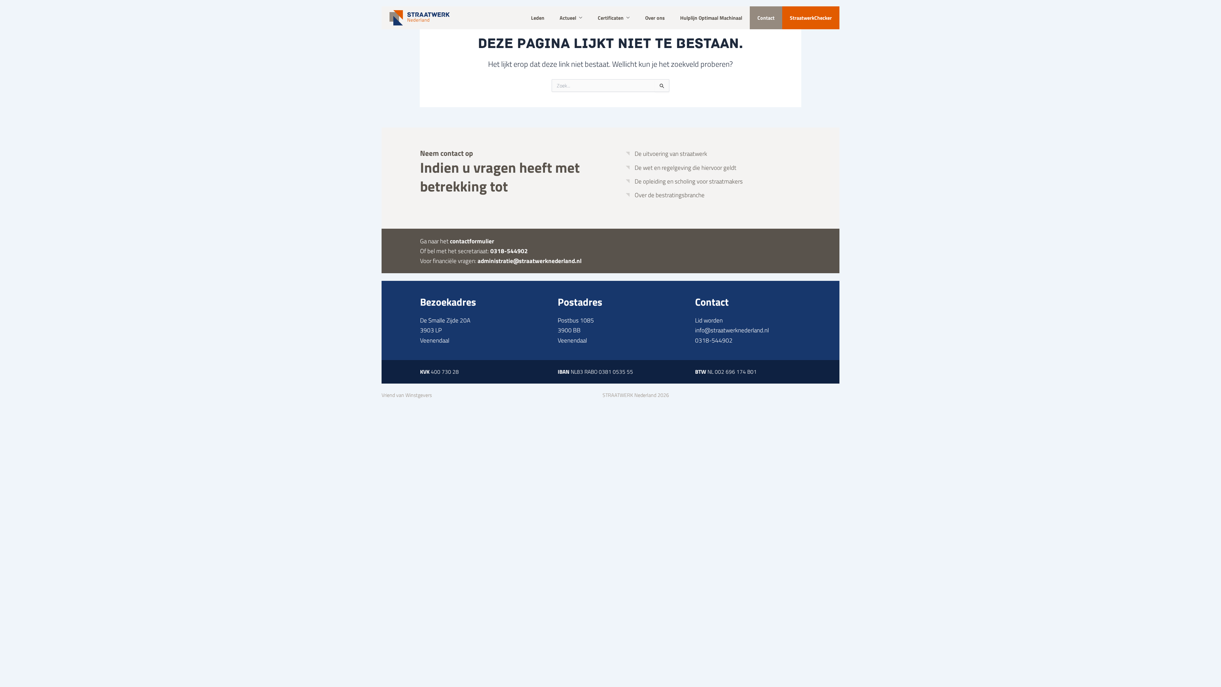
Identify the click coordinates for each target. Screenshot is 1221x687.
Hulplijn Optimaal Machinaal (711, 18)
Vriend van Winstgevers (407, 395)
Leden (537, 18)
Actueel (568, 18)
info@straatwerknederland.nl (732, 330)
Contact (766, 18)
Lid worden (709, 320)
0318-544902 (509, 250)
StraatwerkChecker (811, 18)
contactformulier (472, 241)
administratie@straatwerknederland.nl (530, 260)
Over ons (655, 18)
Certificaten (611, 18)
